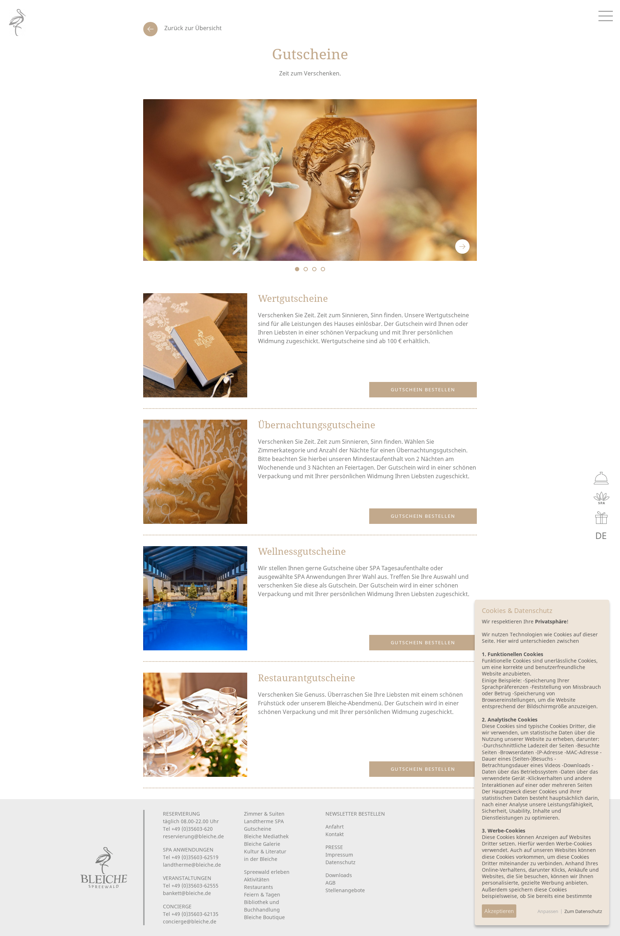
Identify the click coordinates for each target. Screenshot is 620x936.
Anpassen (547, 911)
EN (584, 535)
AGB (330, 882)
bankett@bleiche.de (187, 893)
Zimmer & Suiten (264, 813)
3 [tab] (314, 269)
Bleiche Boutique (264, 917)
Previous (443, 246)
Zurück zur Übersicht (192, 28)
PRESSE (334, 847)
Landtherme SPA (264, 821)
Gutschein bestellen (423, 389)
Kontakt (334, 834)
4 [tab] (323, 269)
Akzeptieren (499, 910)
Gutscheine (257, 828)
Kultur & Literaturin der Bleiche (265, 855)
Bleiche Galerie (262, 843)
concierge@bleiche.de (189, 921)
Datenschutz (340, 862)
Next (462, 246)
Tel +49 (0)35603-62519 (191, 857)
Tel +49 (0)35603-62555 (191, 885)
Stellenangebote (345, 890)
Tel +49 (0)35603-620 (188, 828)
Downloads (338, 875)
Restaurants (258, 887)
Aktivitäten (256, 879)
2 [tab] (305, 269)
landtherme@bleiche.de (192, 864)
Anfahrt (334, 826)
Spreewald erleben (267, 871)
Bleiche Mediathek (266, 836)
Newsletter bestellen (355, 813)
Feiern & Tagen (262, 894)
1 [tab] (297, 269)
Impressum (339, 854)
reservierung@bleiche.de (193, 836)
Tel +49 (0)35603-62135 (191, 913)
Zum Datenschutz (583, 911)
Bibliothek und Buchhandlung (262, 906)
